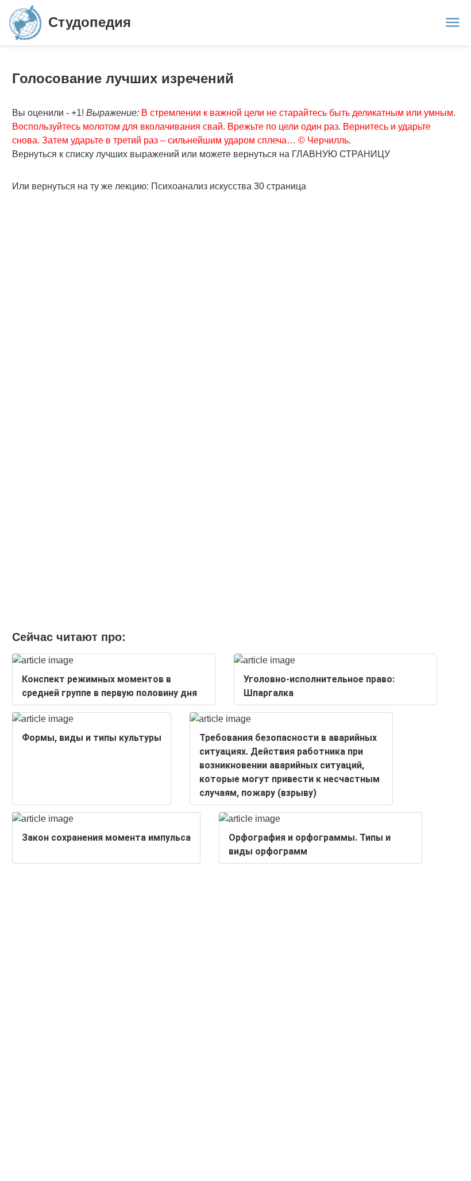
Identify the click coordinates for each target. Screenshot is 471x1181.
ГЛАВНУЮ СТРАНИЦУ (341, 154)
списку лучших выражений (122, 154)
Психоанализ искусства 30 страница (228, 186)
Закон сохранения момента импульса (106, 837)
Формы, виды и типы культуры (91, 737)
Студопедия (89, 22)
